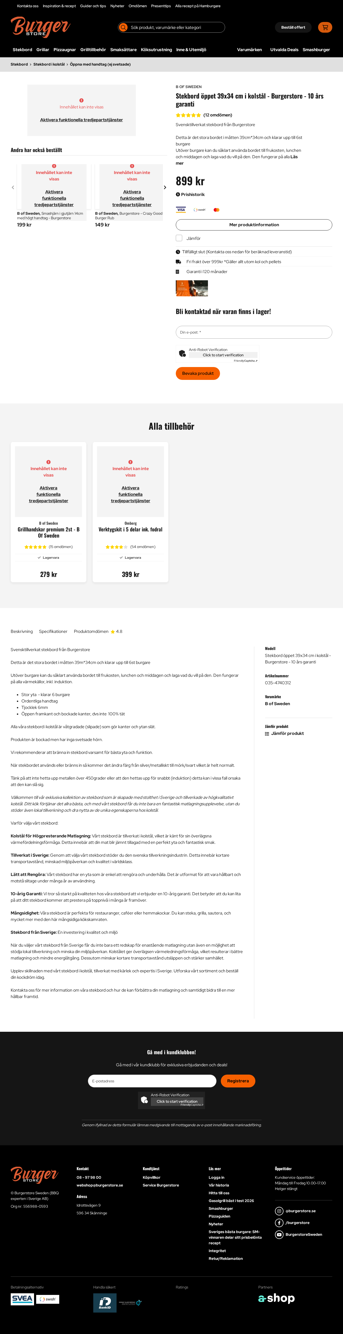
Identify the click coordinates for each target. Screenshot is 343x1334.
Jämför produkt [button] (287, 733)
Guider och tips (93, 5)
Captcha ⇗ (246, 360)
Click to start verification (223, 355)
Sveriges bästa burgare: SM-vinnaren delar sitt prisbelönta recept (235, 1237)
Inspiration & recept (59, 5)
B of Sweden (277, 703)
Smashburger (316, 49)
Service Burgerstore (161, 1185)
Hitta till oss (219, 1193)
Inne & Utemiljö (191, 49)
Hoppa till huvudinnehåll (169, 7)
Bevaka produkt (198, 373)
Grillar (42, 49)
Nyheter (117, 5)
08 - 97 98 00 (89, 1177)
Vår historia (219, 1185)
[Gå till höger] (165, 187)
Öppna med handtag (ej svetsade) (100, 64)
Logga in (216, 1177)
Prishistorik (192, 194)
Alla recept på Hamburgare (198, 5)
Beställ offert (293, 27)
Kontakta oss (28, 5)
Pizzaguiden (219, 1216)
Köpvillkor (152, 1177)
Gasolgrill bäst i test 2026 (231, 1200)
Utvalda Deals (284, 49)
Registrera (238, 1081)
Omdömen (138, 5)
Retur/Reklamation (226, 1258)
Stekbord (22, 49)
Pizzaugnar (65, 49)
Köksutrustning (156, 49)
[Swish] (47, 1299)
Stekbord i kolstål (49, 64)
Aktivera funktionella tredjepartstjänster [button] (81, 120)
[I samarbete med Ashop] (276, 1298)
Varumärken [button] (249, 49)
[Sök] (123, 27)
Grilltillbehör (93, 49)
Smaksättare (123, 49)
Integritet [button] (217, 1250)
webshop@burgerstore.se (100, 1185)
